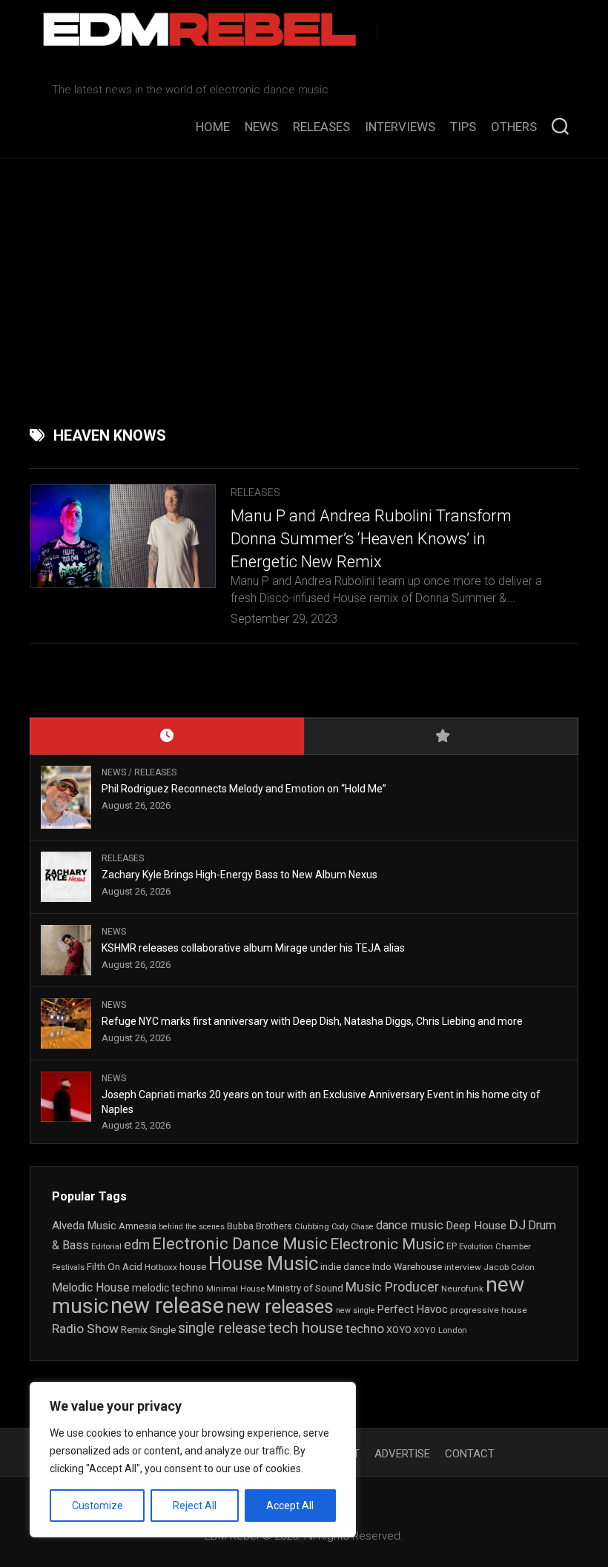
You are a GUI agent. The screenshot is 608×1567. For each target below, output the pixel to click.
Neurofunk (462, 1288)
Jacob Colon (509, 1267)
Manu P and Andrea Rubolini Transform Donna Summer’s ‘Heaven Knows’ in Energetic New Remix (371, 539)
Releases (321, 126)
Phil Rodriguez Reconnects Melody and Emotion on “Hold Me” (244, 789)
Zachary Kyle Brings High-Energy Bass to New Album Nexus (239, 875)
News (261, 126)
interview (462, 1267)
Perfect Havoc (412, 1309)
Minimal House (235, 1289)
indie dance (345, 1266)
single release (222, 1328)
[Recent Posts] (167, 736)
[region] (193, 1459)
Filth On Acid (114, 1266)
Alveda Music (84, 1225)
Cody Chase (352, 1227)
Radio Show (85, 1328)
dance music (409, 1225)
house (192, 1266)
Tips (463, 126)
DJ (517, 1225)
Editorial (106, 1247)
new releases (280, 1306)
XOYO (399, 1329)
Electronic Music (387, 1244)
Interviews (400, 126)
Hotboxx (161, 1267)
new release (167, 1305)
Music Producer (392, 1287)
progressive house (488, 1310)
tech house (305, 1328)
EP (451, 1246)
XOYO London (440, 1330)
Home (213, 126)
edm (137, 1244)
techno (365, 1328)
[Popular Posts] (441, 736)
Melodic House (91, 1287)
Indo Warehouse (407, 1266)
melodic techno (168, 1288)
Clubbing (311, 1227)
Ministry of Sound (305, 1288)
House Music (263, 1263)
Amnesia (137, 1226)
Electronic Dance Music (240, 1243)
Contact (470, 1453)
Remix (134, 1329)
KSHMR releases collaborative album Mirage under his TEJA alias (254, 948)
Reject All (195, 1505)
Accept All (290, 1505)
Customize (97, 1505)
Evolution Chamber (495, 1247)
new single (355, 1310)
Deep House (476, 1225)
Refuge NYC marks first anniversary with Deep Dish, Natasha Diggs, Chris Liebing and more (312, 1021)
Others (514, 126)
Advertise (402, 1453)
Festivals (68, 1267)
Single (163, 1329)
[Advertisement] (304, 269)
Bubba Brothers (259, 1226)
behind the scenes (192, 1227)
